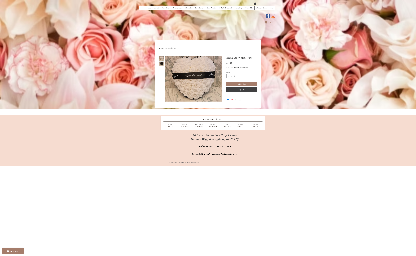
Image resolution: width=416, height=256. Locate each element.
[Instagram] (273, 16)
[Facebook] (268, 16)
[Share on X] (240, 99)
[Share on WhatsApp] (236, 99)
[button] (255, 3)
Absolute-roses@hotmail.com (218, 153)
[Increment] (234, 76)
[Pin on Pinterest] (232, 99)
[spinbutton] (231, 76)
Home (161, 48)
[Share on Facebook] (228, 99)
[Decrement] (228, 76)
